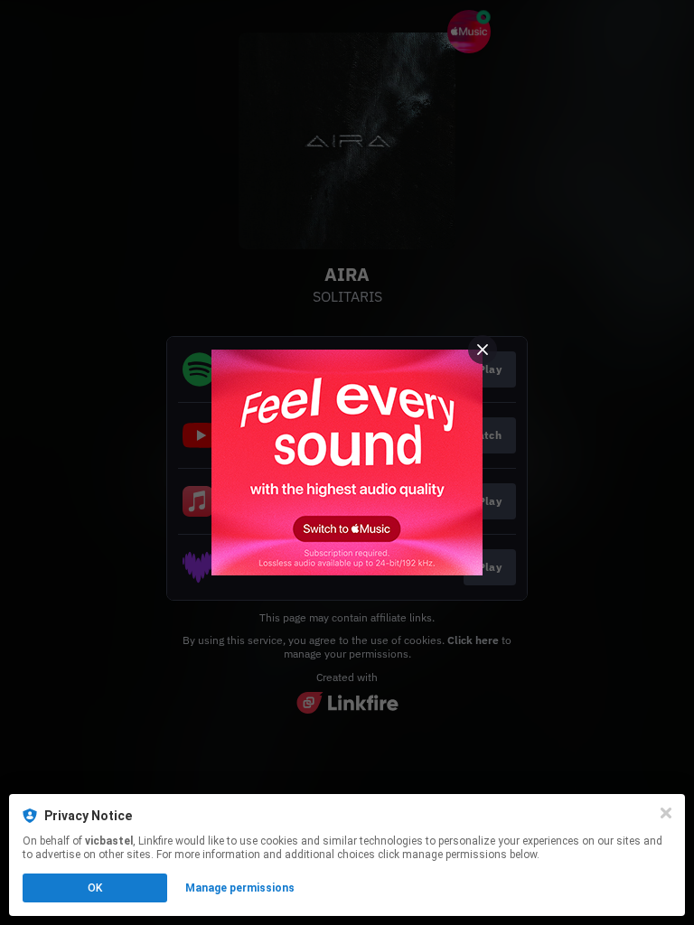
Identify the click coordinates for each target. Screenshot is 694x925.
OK (95, 888)
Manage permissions (240, 888)
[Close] (666, 813)
